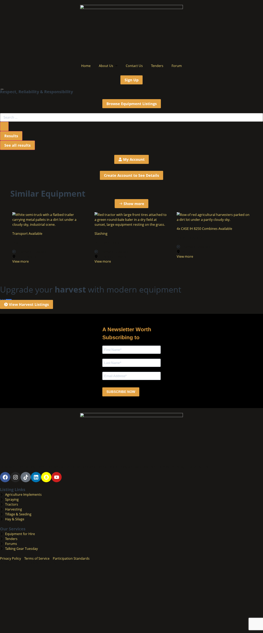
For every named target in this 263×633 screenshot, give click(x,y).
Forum (177, 66)
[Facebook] (5, 477)
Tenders (157, 66)
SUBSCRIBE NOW (120, 392)
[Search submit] (4, 126)
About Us (106, 66)
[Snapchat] (46, 477)
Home (86, 66)
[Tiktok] (26, 477)
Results (11, 135)
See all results (17, 145)
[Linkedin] (36, 477)
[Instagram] (15, 477)
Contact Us (134, 66)
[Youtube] (56, 477)
